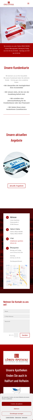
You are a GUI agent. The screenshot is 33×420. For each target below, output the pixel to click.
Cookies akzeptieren (16, 404)
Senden (25, 335)
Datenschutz (18, 417)
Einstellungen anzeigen (16, 413)
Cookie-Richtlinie (10, 417)
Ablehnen (16, 408)
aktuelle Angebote (16, 186)
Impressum (24, 417)
